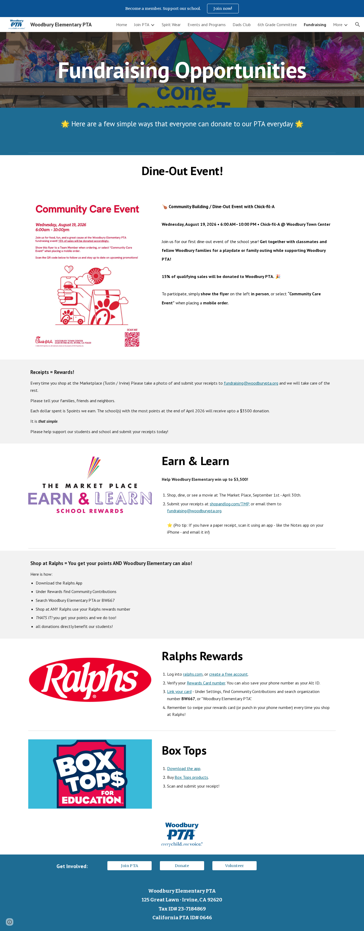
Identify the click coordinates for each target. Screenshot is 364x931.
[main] (182, 69)
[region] (182, 8)
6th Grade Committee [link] (277, 24)
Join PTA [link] (141, 24)
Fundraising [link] (315, 24)
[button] (357, 24)
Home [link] (121, 24)
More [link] (337, 24)
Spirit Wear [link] (171, 24)
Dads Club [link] (242, 24)
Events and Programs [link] (207, 24)
